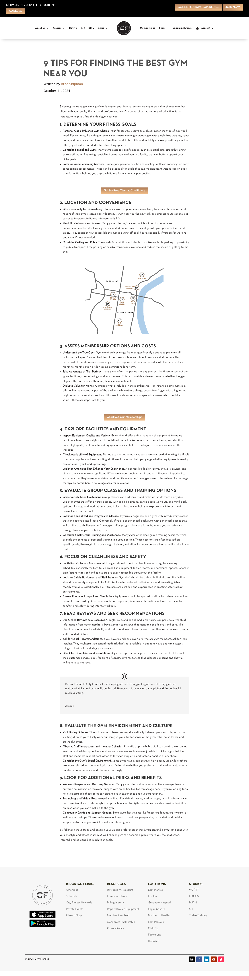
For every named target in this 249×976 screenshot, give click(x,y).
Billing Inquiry (115, 902)
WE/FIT (194, 890)
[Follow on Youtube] (214, 959)
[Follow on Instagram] (192, 959)
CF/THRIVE (87, 28)
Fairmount (154, 935)
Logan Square (156, 909)
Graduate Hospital (159, 902)
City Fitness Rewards (79, 902)
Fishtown (153, 896)
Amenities (72, 890)
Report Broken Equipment (123, 909)
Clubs (101, 28)
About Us (40, 28)
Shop (162, 28)
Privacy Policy (115, 928)
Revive (73, 28)
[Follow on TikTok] (221, 959)
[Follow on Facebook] (199, 959)
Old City (153, 928)
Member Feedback (118, 915)
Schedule (71, 896)
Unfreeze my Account (120, 890)
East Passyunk (156, 922)
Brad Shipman (72, 84)
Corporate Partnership (121, 922)
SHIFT (193, 909)
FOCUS (194, 896)
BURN (193, 902)
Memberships (147, 28)
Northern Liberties (159, 915)
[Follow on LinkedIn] (206, 959)
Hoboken (153, 941)
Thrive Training (198, 915)
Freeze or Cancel (117, 896)
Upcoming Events (182, 28)
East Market (155, 890)
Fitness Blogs (74, 915)
